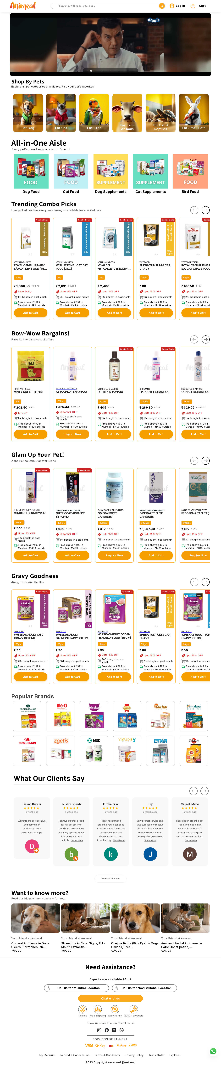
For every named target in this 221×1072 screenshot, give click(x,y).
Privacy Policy (134, 1055)
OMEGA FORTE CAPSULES (107, 515)
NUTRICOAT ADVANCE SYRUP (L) (70, 515)
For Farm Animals (127, 127)
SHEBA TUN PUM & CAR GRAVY (154, 267)
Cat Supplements (150, 192)
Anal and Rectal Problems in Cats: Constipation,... (181, 945)
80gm (19, 644)
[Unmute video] (90, 71)
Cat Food (71, 192)
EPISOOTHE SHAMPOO (154, 392)
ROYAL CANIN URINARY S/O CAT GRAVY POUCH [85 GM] (196, 267)
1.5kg (18, 277)
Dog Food (31, 192)
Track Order (157, 1055)
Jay (110, 804)
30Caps (103, 523)
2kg (59, 277)
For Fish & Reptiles (161, 127)
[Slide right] (206, 210)
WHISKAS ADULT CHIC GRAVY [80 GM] (28, 636)
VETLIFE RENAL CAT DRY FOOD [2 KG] (72, 267)
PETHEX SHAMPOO (110, 392)
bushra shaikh (31, 804)
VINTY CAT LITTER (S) (28, 392)
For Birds (94, 128)
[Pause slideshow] (86, 71)
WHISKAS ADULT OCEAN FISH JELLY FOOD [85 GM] (114, 636)
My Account (47, 1055)
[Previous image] (14, 237)
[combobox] (108, 6)
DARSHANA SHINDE (189, 804)
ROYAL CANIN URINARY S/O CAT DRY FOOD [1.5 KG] (29, 267)
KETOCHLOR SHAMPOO (71, 391)
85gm (186, 277)
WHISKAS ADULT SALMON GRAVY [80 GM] (72, 636)
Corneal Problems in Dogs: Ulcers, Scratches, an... (30, 945)
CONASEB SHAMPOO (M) (197, 392)
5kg (17, 401)
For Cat (61, 128)
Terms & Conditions (107, 1055)
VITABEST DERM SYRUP (29, 513)
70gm (144, 277)
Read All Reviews (110, 878)
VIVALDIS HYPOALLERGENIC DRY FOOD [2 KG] (113, 267)
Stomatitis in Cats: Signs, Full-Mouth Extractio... (83, 945)
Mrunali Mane (150, 804)
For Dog (28, 128)
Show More (37, 840)
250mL (19, 522)
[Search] (53, 6)
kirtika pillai (71, 804)
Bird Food (190, 192)
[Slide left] (194, 210)
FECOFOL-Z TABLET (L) (196, 513)
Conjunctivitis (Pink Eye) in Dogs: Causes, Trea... (135, 945)
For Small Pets (193, 128)
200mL (61, 401)
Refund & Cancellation (75, 1055)
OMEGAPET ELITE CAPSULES (151, 515)
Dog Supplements (111, 192)
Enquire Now (72, 434)
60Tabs (187, 523)
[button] (198, 5)
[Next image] (46, 237)
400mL (61, 523)
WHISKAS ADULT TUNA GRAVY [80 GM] (196, 636)
